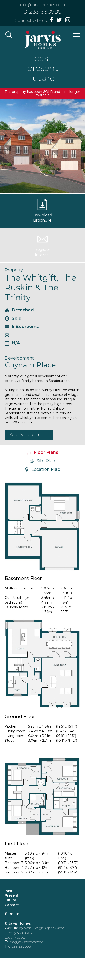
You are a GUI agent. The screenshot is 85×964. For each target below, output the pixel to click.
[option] (42, 146)
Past (8, 891)
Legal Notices (15, 937)
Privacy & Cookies (18, 933)
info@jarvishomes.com (42, 5)
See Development (28, 434)
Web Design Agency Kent (44, 928)
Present (11, 895)
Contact (12, 905)
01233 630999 (42, 11)
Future (10, 900)
